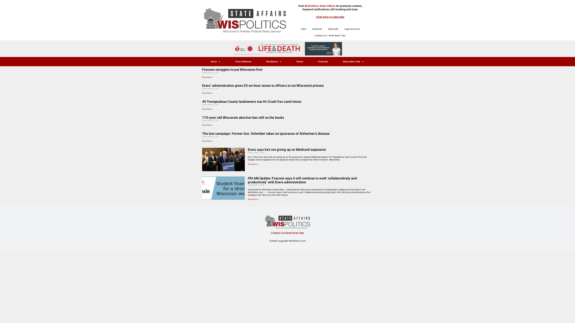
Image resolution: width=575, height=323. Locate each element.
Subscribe (333, 29)
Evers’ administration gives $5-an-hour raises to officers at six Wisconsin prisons (263, 85)
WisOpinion (272, 61)
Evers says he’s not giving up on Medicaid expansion (287, 149)
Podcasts (323, 61)
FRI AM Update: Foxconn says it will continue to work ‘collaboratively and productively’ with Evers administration (302, 180)
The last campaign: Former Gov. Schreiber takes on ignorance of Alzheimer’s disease (266, 133)
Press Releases (243, 61)
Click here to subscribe (330, 17)
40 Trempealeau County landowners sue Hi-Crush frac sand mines (251, 101)
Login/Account (352, 29)
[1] (287, 48)
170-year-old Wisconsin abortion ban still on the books (243, 117)
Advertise (317, 29)
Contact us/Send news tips (287, 232)
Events (299, 61)
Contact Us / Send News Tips (330, 35)
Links (303, 29)
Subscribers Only (351, 61)
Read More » (207, 77)
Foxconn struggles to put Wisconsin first (232, 69)
